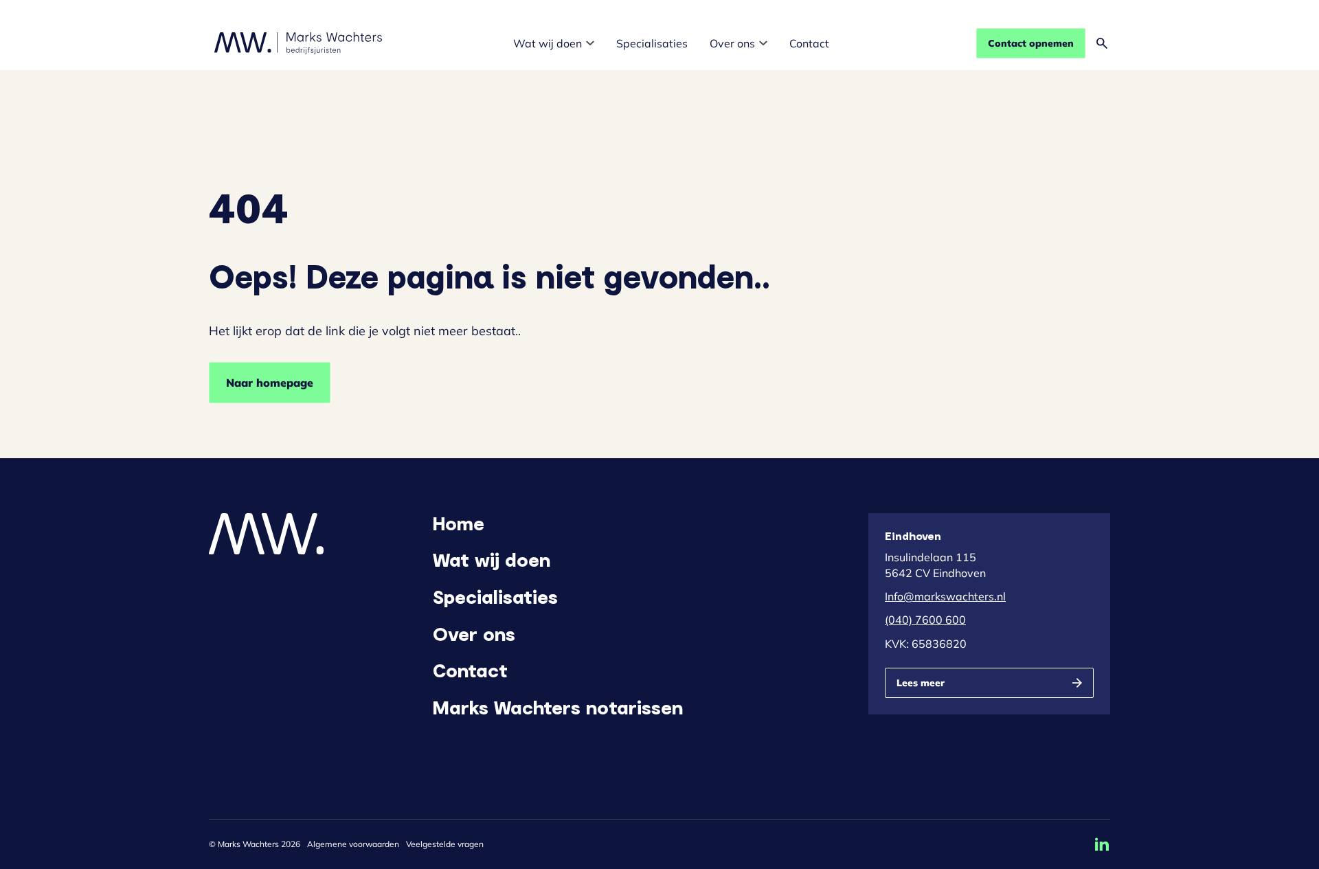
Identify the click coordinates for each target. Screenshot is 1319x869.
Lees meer (921, 683)
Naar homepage (269, 383)
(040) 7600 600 (925, 620)
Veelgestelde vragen (445, 844)
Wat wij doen (547, 43)
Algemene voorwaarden (353, 844)
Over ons (732, 43)
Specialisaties (652, 43)
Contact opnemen (1031, 43)
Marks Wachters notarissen (558, 707)
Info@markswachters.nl (945, 596)
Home (458, 522)
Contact (809, 43)
